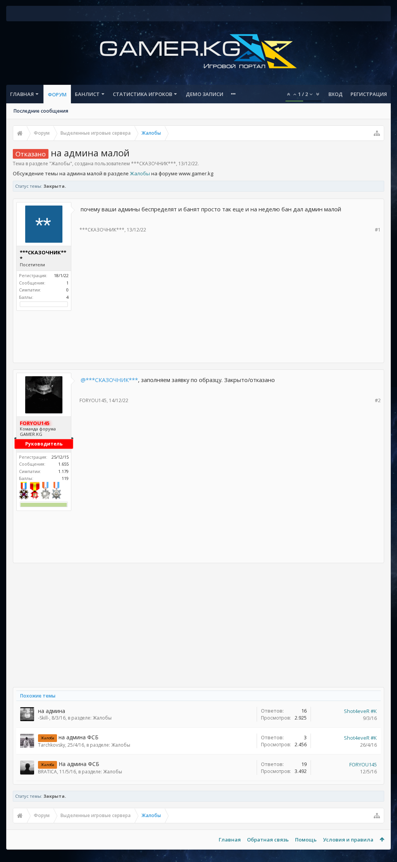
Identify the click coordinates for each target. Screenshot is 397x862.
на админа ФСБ (78, 737)
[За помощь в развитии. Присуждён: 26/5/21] (45, 491)
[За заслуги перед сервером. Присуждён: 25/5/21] (56, 491)
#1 (378, 230)
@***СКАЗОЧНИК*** (109, 380)
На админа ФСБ (79, 764)
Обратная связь (268, 839)
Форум (57, 94)
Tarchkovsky (51, 745)
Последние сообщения (41, 111)
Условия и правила (348, 839)
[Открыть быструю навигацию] (377, 133)
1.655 (63, 464)
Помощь (306, 839)
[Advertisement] (198, 334)
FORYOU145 (93, 400)
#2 (378, 400)
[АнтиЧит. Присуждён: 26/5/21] (35, 491)
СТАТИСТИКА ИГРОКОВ (142, 94)
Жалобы (60, 163)
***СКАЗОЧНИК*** (153, 163)
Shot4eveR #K (360, 711)
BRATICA (47, 771)
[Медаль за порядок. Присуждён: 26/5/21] (24, 491)
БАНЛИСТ (87, 94)
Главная (22, 94)
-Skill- (43, 718)
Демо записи (204, 94)
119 (65, 478)
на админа (51, 711)
